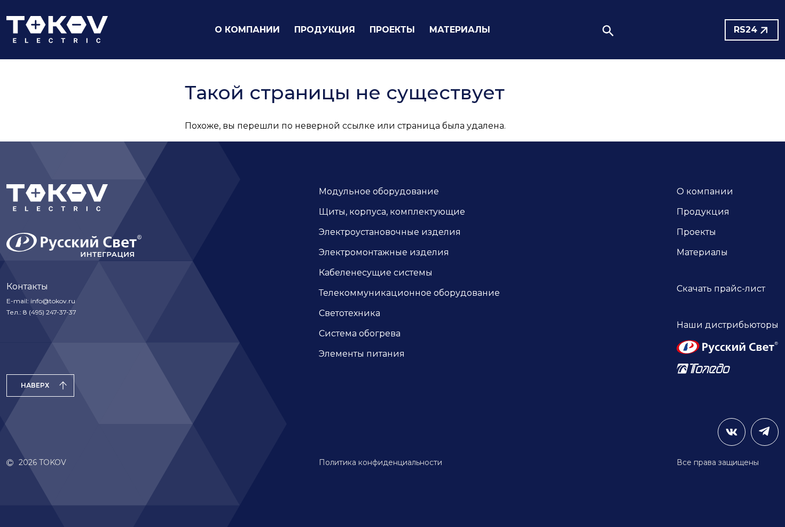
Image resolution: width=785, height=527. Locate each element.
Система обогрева (360, 333)
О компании (705, 191)
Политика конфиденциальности (380, 462)
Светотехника (349, 313)
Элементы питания (362, 354)
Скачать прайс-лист (721, 289)
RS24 (745, 30)
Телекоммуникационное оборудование (409, 293)
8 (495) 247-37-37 (49, 312)
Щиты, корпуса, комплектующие (392, 212)
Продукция (703, 212)
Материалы (702, 252)
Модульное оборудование (379, 191)
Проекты (696, 232)
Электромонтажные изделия (384, 252)
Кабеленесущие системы (376, 273)
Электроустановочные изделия (390, 232)
